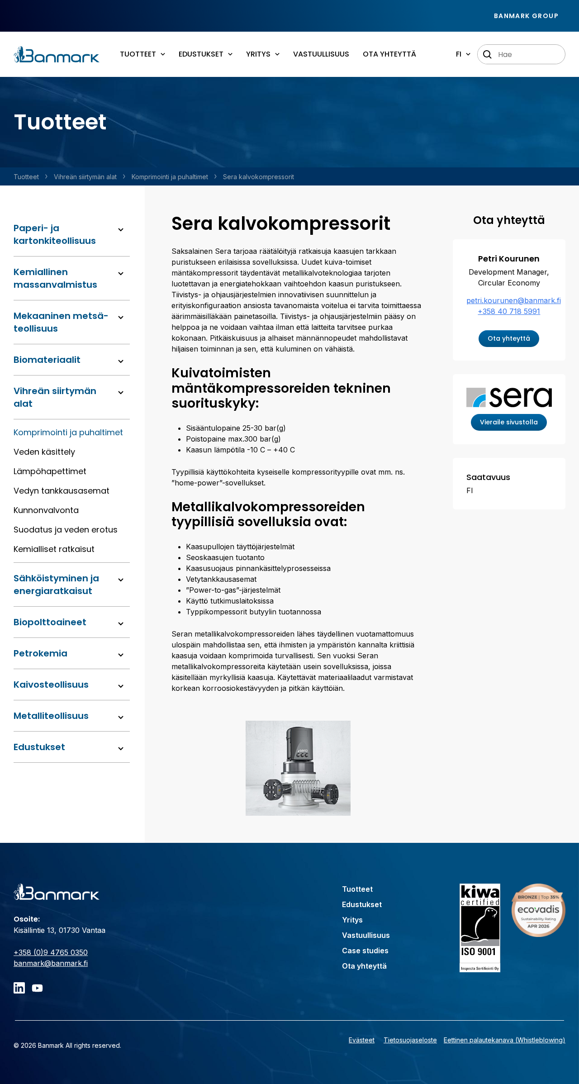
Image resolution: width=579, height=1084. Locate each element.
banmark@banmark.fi (51, 963)
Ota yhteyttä (389, 54)
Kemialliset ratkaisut (54, 549)
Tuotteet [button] (138, 54)
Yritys (352, 919)
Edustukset (39, 747)
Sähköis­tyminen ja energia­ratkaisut (56, 584)
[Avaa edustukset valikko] (121, 749)
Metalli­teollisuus (51, 715)
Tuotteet (26, 177)
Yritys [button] (258, 54)
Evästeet (362, 1040)
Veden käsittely (44, 451)
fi (458, 54)
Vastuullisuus (321, 54)
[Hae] (488, 55)
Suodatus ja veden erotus (66, 529)
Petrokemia (40, 653)
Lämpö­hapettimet (50, 471)
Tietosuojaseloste (410, 1040)
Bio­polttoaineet (50, 622)
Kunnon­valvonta (46, 510)
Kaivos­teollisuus (51, 684)
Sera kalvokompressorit (258, 177)
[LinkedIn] (19, 988)
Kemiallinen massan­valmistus (55, 278)
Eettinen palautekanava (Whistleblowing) (504, 1040)
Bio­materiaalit (47, 359)
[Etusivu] (57, 54)
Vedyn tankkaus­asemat (61, 490)
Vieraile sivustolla (509, 422)
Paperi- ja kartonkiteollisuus (55, 234)
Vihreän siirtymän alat (85, 177)
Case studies (365, 950)
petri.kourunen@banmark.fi (513, 300)
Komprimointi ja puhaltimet (170, 177)
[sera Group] (509, 396)
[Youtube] (37, 988)
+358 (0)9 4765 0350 (51, 952)
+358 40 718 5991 (509, 311)
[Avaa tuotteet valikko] (121, 230)
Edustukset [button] (201, 54)
